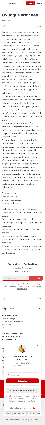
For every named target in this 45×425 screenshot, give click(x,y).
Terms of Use (34, 284)
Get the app (35, 413)
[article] (22, 321)
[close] (38, 346)
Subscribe (30, 3)
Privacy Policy (31, 401)
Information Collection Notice (27, 286)
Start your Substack (15, 413)
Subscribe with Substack (24, 390)
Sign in (39, 3)
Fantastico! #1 (9, 315)
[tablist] (9, 308)
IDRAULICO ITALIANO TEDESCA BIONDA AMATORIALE (13, 336)
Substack (10, 420)
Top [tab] (5, 308)
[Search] (40, 308)
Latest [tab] (11, 308)
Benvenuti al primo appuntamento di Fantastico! (14, 319)
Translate (7, 10)
